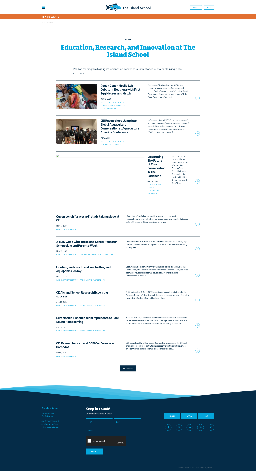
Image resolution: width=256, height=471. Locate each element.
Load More (128, 368)
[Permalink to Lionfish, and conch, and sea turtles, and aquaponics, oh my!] (128, 274)
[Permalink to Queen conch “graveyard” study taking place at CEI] (128, 224)
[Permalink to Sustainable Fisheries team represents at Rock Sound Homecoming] (128, 325)
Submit (94, 452)
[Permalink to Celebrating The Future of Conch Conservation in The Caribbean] (128, 181)
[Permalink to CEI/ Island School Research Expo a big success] (128, 300)
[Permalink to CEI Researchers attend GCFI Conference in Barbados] (128, 350)
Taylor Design (209, 467)
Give (209, 8)
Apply (196, 8)
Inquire (172, 416)
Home (44, 22)
